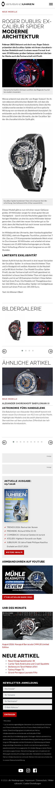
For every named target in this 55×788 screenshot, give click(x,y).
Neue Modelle (9, 12)
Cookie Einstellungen (32, 783)
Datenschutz (41, 780)
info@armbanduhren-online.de (13, 733)
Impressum (30, 780)
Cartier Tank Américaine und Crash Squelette (28, 663)
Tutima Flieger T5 (16, 669)
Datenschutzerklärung (17, 760)
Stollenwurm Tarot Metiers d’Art (22, 666)
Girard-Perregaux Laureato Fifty (22, 672)
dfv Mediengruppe (16, 780)
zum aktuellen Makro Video (19, 597)
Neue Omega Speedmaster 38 (21, 661)
